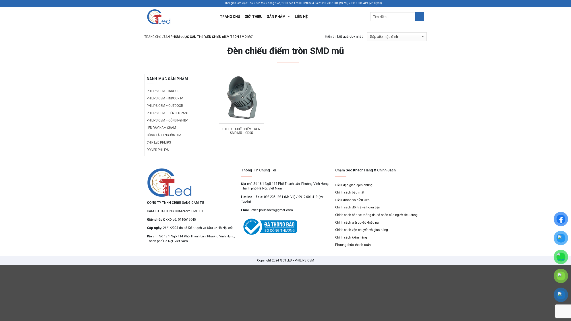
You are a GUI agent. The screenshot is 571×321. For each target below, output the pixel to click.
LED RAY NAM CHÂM (161, 128)
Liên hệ (301, 16)
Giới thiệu (254, 16)
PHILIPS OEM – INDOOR (163, 91)
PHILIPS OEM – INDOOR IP (165, 98)
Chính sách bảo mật (349, 192)
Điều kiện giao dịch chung (353, 185)
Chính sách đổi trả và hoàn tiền (357, 207)
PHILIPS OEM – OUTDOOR (165, 105)
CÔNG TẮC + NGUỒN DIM (164, 135)
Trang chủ (230, 16)
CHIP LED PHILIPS (159, 142)
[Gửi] (419, 16)
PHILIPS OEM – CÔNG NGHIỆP (167, 120)
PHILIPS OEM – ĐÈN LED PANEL (168, 113)
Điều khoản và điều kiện (352, 200)
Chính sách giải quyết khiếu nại (357, 222)
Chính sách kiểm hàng (351, 237)
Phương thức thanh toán (353, 245)
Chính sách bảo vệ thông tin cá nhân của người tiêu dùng (376, 215)
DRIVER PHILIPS (158, 150)
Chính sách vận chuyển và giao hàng (361, 230)
